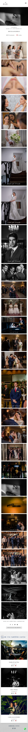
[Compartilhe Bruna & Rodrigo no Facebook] (10, 624)
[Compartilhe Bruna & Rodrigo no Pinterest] (17, 624)
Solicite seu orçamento (14, 627)
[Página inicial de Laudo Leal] (5, 3)
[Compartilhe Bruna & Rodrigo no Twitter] (15, 624)
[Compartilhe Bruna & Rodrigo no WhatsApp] (12, 624)
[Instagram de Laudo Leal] (14, 728)
